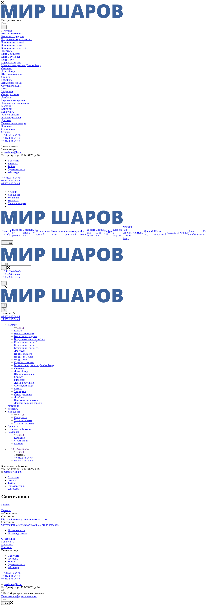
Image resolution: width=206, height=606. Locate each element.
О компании (8, 538)
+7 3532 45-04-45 (11, 134)
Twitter (11, 166)
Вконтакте (13, 160)
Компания (19, 437)
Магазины (7, 544)
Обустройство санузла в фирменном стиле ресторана (30, 524)
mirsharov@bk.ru (13, 152)
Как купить (20, 417)
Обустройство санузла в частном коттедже (24, 519)
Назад (20, 327)
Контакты (6, 547)
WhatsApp (13, 172)
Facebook (13, 163)
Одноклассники (16, 169)
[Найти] (4, 27)
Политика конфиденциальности (19, 596)
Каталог (18, 330)
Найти (5, 603)
